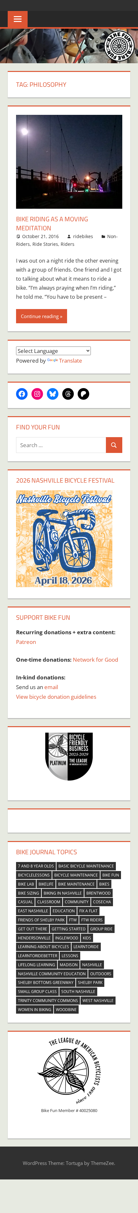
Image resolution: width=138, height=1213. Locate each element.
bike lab (26, 884)
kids (87, 938)
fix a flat (88, 911)
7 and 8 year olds (36, 866)
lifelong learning (36, 964)
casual (25, 902)
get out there (32, 929)
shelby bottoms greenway (45, 982)
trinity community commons (48, 1000)
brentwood (98, 893)
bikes (104, 884)
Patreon (26, 642)
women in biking (34, 1009)
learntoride (86, 946)
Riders (67, 244)
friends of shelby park (41, 920)
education (64, 911)
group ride (101, 929)
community (77, 902)
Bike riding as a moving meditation (52, 223)
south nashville (78, 991)
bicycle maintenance (76, 875)
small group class (37, 991)
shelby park (90, 982)
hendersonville (34, 938)
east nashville (33, 911)
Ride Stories (45, 244)
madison (69, 964)
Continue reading (40, 316)
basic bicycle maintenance (86, 866)
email (51, 687)
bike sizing (28, 893)
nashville (92, 964)
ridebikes (83, 236)
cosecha (102, 902)
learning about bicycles (43, 946)
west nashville (98, 1000)
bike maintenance (76, 884)
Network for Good (95, 659)
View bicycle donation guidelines (56, 696)
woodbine (66, 1009)
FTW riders (92, 920)
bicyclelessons (34, 875)
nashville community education (52, 974)
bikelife (46, 884)
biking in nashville (63, 893)
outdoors (100, 974)
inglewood (66, 938)
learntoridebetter (37, 955)
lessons (70, 955)
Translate (70, 360)
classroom (48, 902)
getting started (69, 929)
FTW (73, 920)
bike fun (110, 875)
